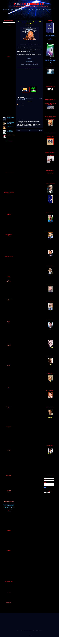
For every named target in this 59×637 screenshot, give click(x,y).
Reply (19, 106)
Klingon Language (31, 98)
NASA (22, 9)
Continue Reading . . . (29, 58)
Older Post (40, 130)
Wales (19, 99)
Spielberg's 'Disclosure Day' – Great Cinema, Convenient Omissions (10, 131)
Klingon (27, 98)
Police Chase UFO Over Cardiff (29, 61)
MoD (39, 98)
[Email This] (20, 97)
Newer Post (18, 130)
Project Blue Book (48, 9)
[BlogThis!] (21, 97)
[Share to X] (22, 97)
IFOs (4, 9)
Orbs (32, 9)
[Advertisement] (29, 15)
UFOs (17, 99)
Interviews (7, 9)
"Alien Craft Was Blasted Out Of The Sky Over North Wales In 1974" (29, 64)
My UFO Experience (17, 9)
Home (30, 130)
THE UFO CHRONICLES (29, 3)
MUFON (12, 9)
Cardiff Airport (20, 98)
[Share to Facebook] (23, 97)
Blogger (31, 635)
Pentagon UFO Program (38, 9)
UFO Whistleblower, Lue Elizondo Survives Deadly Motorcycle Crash (10, 123)
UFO (41, 98)
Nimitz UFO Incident (27, 9)
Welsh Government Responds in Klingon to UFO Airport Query (29, 22)
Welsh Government (23, 99)
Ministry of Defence (36, 98)
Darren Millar (24, 98)
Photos (43, 9)
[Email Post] (18, 97)
